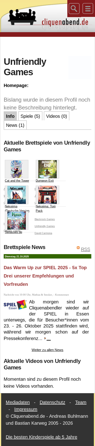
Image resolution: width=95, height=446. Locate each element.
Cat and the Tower (17, 180)
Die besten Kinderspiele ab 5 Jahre (41, 437)
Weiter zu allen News (47, 350)
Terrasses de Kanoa (13, 234)
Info (10, 116)
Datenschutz (52, 402)
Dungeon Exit (45, 180)
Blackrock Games (45, 219)
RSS (85, 249)
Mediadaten (18, 402)
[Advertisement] (49, 46)
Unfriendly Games (45, 226)
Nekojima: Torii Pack (46, 209)
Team (80, 402)
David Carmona (43, 233)
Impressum (25, 409)
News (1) (15, 125)
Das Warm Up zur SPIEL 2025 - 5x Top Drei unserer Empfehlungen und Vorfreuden (45, 276)
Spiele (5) (30, 116)
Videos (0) (56, 116)
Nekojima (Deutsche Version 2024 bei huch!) (17, 211)
